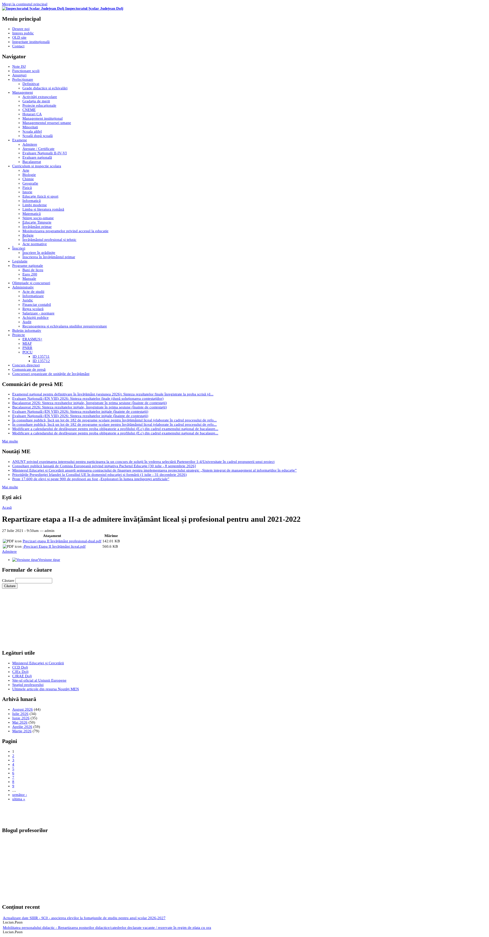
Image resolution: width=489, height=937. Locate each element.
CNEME (29, 110)
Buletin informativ (26, 330)
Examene (19, 140)
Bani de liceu (32, 270)
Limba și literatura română (43, 209)
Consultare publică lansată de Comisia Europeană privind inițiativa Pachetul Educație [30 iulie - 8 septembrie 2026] (104, 466)
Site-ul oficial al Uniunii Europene (39, 680)
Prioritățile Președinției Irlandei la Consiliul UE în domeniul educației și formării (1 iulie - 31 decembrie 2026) (99, 475)
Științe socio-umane (38, 218)
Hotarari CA (32, 114)
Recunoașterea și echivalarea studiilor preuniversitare (64, 326)
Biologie (29, 175)
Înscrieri (18, 248)
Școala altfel (32, 131)
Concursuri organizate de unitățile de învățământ (50, 374)
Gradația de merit (36, 101)
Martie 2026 (22, 731)
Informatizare (33, 296)
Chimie (28, 179)
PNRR (27, 348)
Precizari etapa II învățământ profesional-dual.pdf (62, 541)
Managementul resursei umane (46, 123)
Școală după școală (37, 136)
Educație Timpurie (36, 222)
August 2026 (22, 709)
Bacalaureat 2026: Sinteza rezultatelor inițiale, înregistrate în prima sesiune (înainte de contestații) (89, 403)
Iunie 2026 (21, 718)
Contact (18, 46)
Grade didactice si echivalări (44, 88)
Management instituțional (42, 118)
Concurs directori (26, 365)
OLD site (19, 37)
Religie (28, 235)
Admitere (29, 144)
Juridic (27, 300)
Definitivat (30, 84)
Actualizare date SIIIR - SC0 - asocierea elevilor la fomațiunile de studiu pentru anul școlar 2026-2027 (84, 918)
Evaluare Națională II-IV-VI (44, 153)
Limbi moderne (34, 205)
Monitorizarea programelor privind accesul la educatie (65, 231)
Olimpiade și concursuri (31, 283)
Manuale (29, 279)
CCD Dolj (20, 667)
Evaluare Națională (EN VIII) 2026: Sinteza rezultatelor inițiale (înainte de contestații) (80, 411)
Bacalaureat (31, 162)
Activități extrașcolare (39, 97)
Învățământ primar (37, 227)
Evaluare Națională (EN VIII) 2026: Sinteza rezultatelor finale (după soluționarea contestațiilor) (88, 398)
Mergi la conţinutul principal (24, 4)
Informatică (31, 201)
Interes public (23, 33)
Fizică (27, 188)
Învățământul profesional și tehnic (49, 240)
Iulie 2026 (20, 714)
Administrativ (23, 287)
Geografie (30, 183)
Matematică (31, 214)
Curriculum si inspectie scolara (36, 166)
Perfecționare (22, 79)
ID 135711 (41, 356)
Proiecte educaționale (39, 105)
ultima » (18, 799)
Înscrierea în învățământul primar (48, 257)
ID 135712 (41, 361)
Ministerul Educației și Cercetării (38, 663)
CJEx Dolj (20, 672)
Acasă (7, 507)
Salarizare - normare (38, 313)
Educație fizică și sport (40, 196)
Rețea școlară (33, 309)
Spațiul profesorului (28, 685)
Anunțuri (19, 75)
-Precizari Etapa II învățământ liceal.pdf (54, 546)
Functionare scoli (25, 71)
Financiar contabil (36, 304)
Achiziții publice (35, 317)
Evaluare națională (37, 157)
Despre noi (21, 29)
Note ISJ (19, 66)
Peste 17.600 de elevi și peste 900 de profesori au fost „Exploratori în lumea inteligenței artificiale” (90, 479)
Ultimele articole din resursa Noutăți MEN (45, 689)
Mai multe (10, 441)
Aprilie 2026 (22, 727)
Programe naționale (27, 266)
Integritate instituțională (31, 42)
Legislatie (20, 261)
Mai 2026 (20, 722)
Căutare (8, 580)
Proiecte (18, 335)
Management (22, 92)
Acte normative (34, 244)
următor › (19, 795)
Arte (25, 170)
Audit (26, 322)
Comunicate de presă (29, 369)
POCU (27, 352)
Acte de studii (33, 292)
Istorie (27, 192)
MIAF (27, 343)
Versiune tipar (49, 560)
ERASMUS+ (32, 339)
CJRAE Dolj (22, 676)
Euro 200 (29, 274)
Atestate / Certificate (38, 149)
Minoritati (30, 127)
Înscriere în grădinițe (38, 253)
